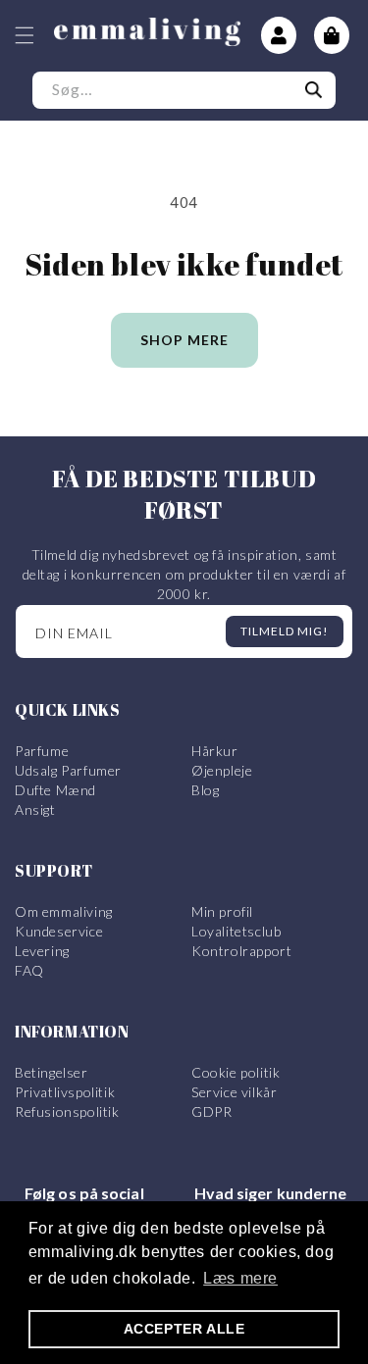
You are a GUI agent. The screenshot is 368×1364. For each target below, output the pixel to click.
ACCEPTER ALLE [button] (184, 1329)
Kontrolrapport (241, 950)
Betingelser (51, 1072)
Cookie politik (235, 1072)
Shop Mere (184, 339)
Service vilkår (234, 1092)
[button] (24, 35)
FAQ (29, 970)
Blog (205, 790)
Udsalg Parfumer (68, 770)
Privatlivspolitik (65, 1092)
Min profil (222, 911)
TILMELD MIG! (284, 631)
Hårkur (214, 750)
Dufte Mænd (55, 790)
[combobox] (184, 90)
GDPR (211, 1111)
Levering (42, 950)
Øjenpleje (221, 770)
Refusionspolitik (67, 1111)
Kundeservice (59, 931)
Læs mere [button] (240, 1278)
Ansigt (35, 809)
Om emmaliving (64, 911)
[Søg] (314, 90)
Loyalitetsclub (236, 931)
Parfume (42, 750)
